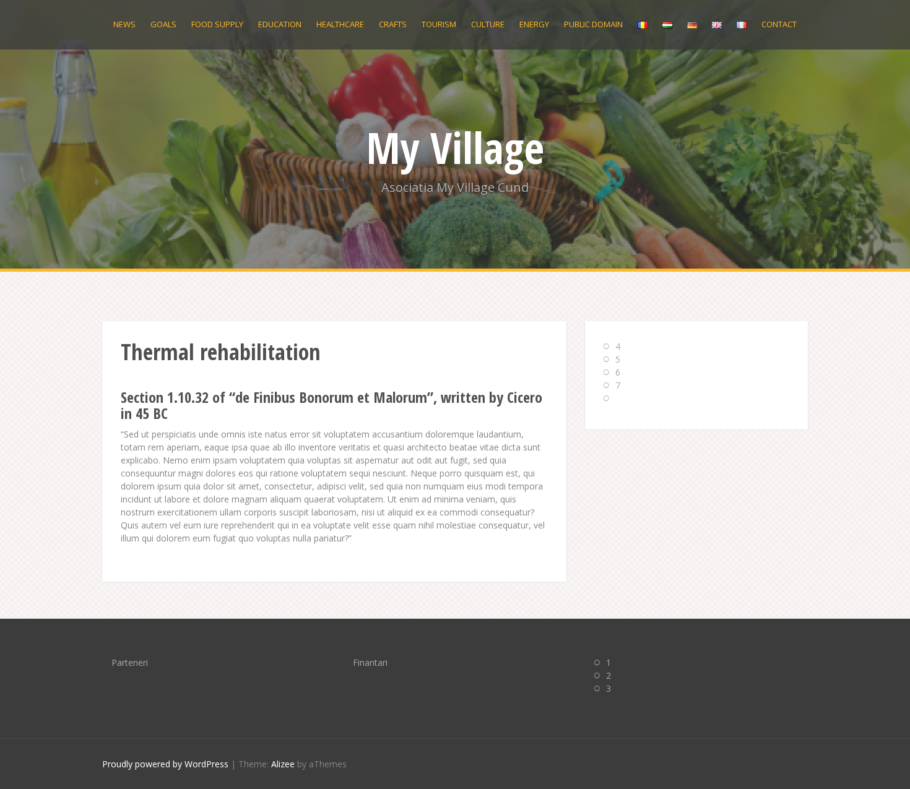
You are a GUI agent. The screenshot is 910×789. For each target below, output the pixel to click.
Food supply (217, 24)
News (124, 24)
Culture (488, 24)
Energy (534, 24)
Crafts (393, 24)
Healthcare (340, 24)
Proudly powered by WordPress (165, 764)
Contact (779, 24)
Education (279, 24)
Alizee (283, 764)
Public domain (593, 24)
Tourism (439, 24)
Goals (163, 24)
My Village (455, 147)
